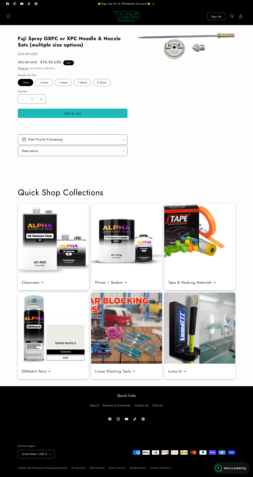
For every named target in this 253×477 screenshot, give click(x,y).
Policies (158, 405)
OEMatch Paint (34, 371)
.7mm (25, 82)
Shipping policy (138, 467)
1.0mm (44, 82)
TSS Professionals (36, 467)
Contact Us (142, 405)
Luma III (175, 371)
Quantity (22, 91)
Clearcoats (30, 282)
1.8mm (82, 82)
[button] (8, 16)
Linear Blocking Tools (113, 371)
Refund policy (97, 467)
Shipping (23, 68)
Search (94, 405)
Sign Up (216, 16)
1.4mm (63, 82)
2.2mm (102, 82)
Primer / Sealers (109, 282)
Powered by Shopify (56, 467)
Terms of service (117, 467)
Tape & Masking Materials (190, 282)
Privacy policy (79, 467)
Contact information (160, 467)
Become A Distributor (117, 405)
